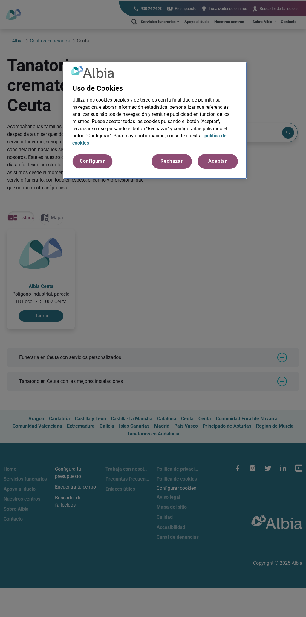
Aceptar (217, 161)
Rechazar (171, 161)
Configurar (92, 161)
